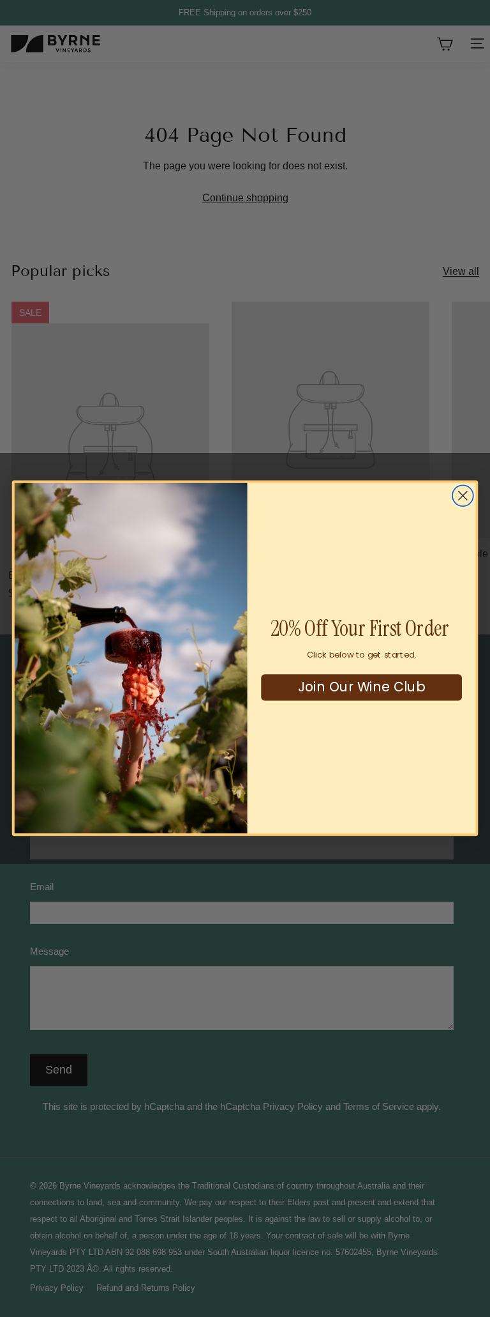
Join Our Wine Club (361, 687)
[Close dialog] (462, 496)
